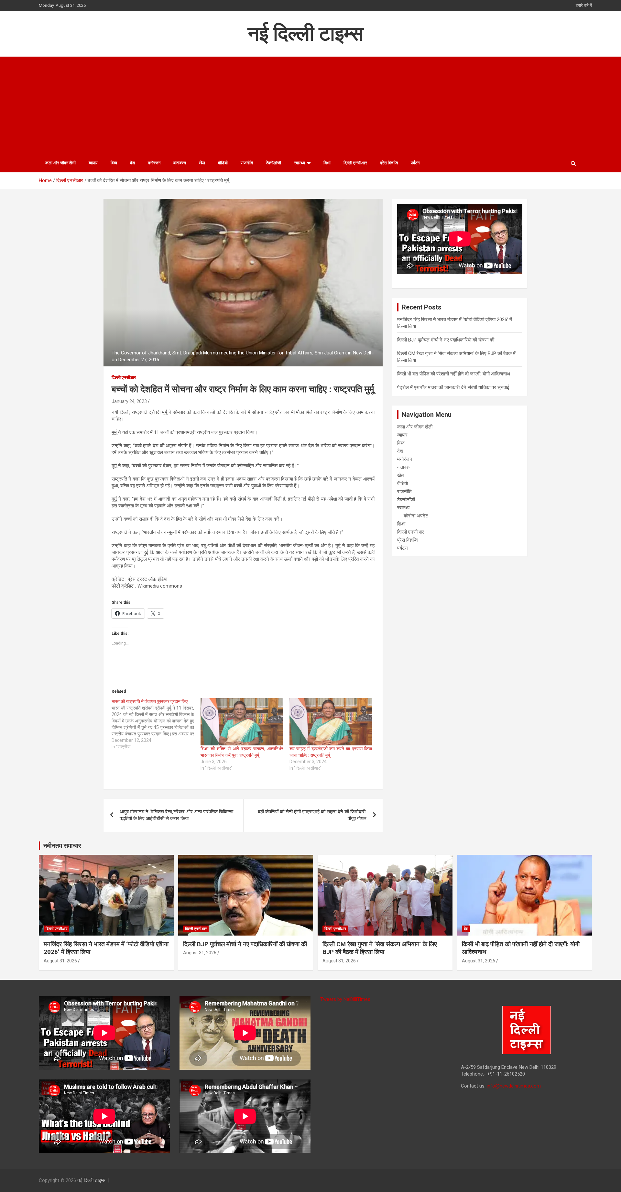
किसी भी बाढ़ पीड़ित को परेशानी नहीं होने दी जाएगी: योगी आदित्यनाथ (453, 374)
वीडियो (223, 162)
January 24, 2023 (129, 401)
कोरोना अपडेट (416, 516)
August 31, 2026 (60, 960)
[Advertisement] (310, 105)
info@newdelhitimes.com (514, 1086)
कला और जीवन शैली (60, 162)
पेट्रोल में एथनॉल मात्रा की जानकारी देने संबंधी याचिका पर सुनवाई (453, 387)
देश (132, 162)
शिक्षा (327, 162)
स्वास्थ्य (299, 162)
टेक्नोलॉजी (273, 162)
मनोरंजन (154, 162)
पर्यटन (415, 162)
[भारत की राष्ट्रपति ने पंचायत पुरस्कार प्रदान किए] (156, 724)
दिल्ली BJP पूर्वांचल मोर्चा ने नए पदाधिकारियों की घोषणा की (445, 340)
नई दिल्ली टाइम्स (305, 33)
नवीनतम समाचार (62, 846)
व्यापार (93, 162)
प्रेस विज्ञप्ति (389, 162)
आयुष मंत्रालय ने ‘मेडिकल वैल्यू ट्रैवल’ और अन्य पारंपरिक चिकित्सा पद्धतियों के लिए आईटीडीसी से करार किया (176, 815)
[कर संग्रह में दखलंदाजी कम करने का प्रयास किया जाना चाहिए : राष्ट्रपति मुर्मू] (330, 721)
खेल (202, 162)
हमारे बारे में (584, 5)
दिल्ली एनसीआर (355, 162)
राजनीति (247, 162)
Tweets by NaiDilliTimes (345, 999)
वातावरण (179, 162)
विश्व (114, 162)
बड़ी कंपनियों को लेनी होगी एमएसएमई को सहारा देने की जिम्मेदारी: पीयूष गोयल (312, 815)
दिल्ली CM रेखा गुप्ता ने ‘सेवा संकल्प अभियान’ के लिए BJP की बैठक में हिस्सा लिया (379, 948)
